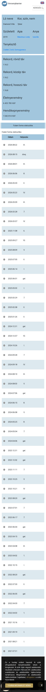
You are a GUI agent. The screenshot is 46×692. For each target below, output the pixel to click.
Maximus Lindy (23, 37)
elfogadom (31, 677)
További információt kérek (19, 685)
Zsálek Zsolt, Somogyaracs (14, 50)
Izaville (36, 37)
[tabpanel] (23, 400)
